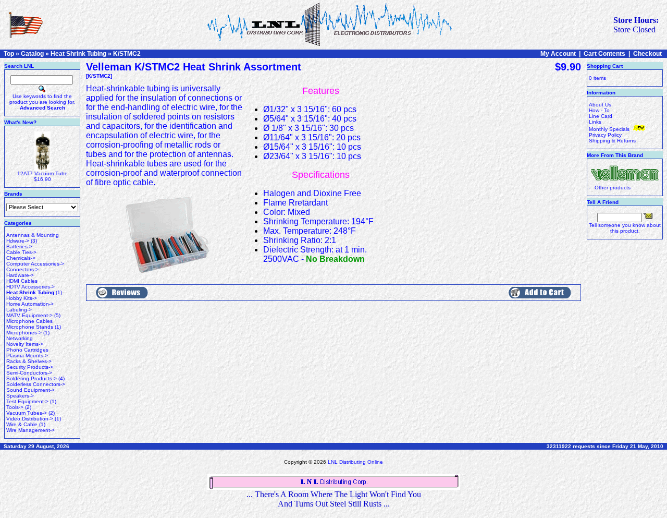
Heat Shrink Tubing (78, 53)
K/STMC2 (127, 53)
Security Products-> (29, 367)
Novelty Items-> (24, 344)
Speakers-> (20, 396)
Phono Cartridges (27, 350)
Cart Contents (604, 53)
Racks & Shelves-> (29, 361)
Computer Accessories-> (35, 264)
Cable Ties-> (21, 252)
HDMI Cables (22, 281)
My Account (558, 53)
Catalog (32, 53)
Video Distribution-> (29, 418)
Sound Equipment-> (30, 390)
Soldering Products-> (31, 378)
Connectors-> (22, 269)
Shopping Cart (605, 66)
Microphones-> (24, 332)
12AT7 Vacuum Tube (42, 173)
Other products (613, 187)
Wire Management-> (30, 430)
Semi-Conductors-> (29, 373)
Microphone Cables (29, 321)
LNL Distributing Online (355, 462)
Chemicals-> (20, 258)
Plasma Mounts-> (27, 355)
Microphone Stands (29, 327)
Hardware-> (20, 275)
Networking (19, 338)
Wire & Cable (22, 424)
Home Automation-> (30, 304)
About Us (600, 104)
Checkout (647, 53)
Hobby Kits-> (21, 298)
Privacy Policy (605, 135)
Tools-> (14, 407)
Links (595, 122)
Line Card (600, 116)
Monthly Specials (610, 129)
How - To (599, 110)
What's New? (20, 122)
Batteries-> (19, 246)
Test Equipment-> (27, 401)
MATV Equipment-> (29, 315)
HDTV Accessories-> (30, 287)
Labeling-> (19, 309)
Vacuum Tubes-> (26, 413)
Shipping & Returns (612, 140)
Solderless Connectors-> (35, 384)
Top (9, 53)
